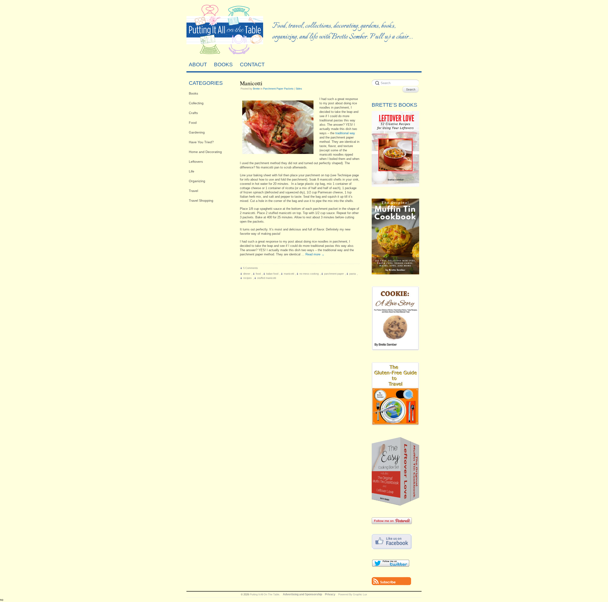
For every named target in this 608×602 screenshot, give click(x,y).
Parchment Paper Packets (278, 88)
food (258, 273)
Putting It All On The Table (264, 594)
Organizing (197, 181)
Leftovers (196, 161)
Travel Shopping (201, 200)
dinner (246, 273)
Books (193, 93)
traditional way (345, 133)
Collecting (196, 103)
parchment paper (334, 273)
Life (191, 171)
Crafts (193, 113)
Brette (256, 88)
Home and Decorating (205, 152)
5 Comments (250, 268)
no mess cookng (309, 273)
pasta (352, 273)
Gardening (197, 132)
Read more (314, 254)
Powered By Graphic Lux (352, 594)
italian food (272, 273)
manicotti (289, 273)
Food (193, 122)
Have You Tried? (201, 142)
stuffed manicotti (266, 278)
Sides (299, 88)
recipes (247, 278)
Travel (193, 191)
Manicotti (251, 83)
